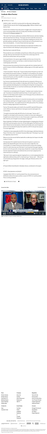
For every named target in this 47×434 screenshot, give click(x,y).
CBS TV (18, 401)
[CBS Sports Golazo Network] (33, 420)
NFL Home (3, 11)
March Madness (4, 401)
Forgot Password (35, 413)
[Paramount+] (22, 423)
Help (2, 408)
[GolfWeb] (23, 426)
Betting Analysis (4, 400)
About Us (19, 395)
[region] (23, 202)
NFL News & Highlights (11, 11)
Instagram (19, 411)
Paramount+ (19, 400)
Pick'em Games (4, 395)
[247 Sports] (5, 423)
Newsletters (34, 409)
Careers (18, 396)
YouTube (19, 408)
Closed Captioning (36, 400)
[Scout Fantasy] (43, 423)
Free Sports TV (4, 398)
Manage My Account (36, 408)
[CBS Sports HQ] (21, 420)
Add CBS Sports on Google (8, 20)
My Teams (34, 411)
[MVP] (37, 423)
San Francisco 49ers (25, 25)
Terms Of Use (35, 395)
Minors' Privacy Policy (36, 398)
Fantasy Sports (4, 396)
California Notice (35, 402)
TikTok (18, 409)
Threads (18, 416)
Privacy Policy (35, 396)
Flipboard (19, 418)
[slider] (23, 211)
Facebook (19, 413)
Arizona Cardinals (15, 33)
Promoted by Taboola (41, 187)
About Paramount (20, 398)
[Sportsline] (14, 423)
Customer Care (4, 409)
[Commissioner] (30, 423)
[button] (2, 5)
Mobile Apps (4, 403)
